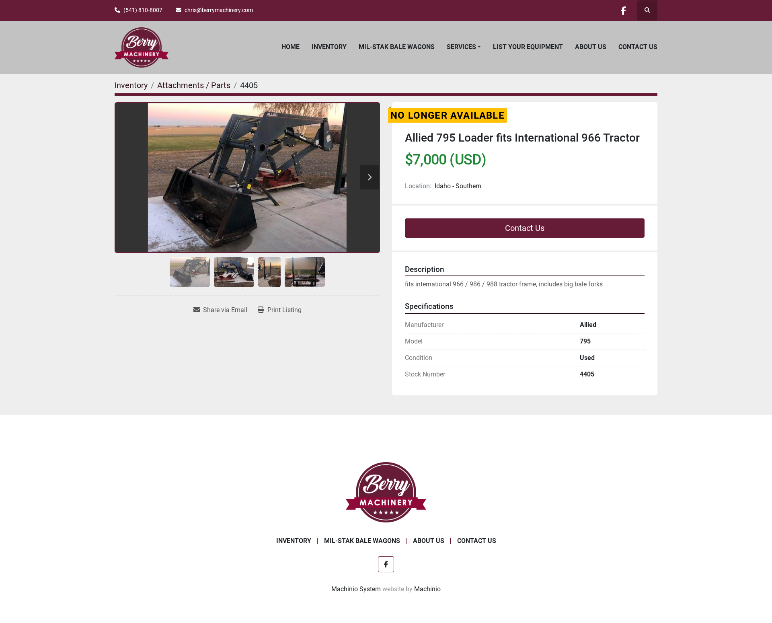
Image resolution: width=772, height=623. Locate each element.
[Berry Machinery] (386, 492)
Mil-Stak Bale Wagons (397, 47)
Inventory (329, 47)
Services (461, 47)
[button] (464, 47)
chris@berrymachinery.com (219, 10)
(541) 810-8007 (142, 10)
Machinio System (356, 589)
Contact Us (637, 47)
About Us (590, 47)
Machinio (427, 589)
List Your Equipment (528, 47)
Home (290, 47)
